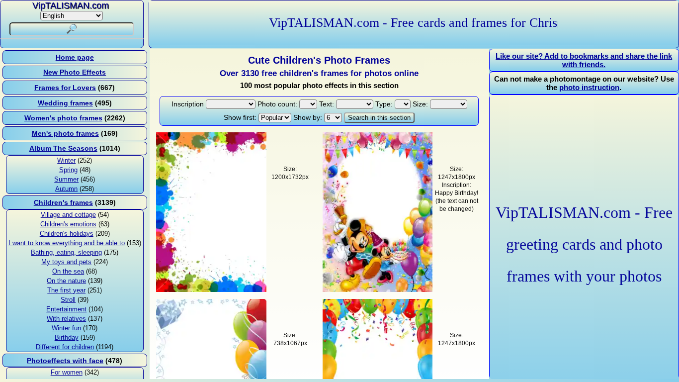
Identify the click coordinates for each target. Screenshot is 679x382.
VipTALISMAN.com (70, 5)
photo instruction (589, 87)
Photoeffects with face (65, 361)
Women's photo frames (63, 118)
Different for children (65, 347)
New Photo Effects (74, 72)
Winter (66, 160)
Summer (66, 179)
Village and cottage (68, 214)
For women (67, 372)
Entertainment (66, 309)
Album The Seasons (63, 148)
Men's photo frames (65, 133)
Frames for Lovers (65, 88)
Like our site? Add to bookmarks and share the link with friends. (584, 60)
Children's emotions (68, 224)
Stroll (68, 299)
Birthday (67, 337)
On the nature (66, 281)
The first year (66, 290)
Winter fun (66, 328)
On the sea (68, 271)
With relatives (66, 318)
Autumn (66, 188)
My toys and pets (66, 262)
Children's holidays (66, 233)
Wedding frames (65, 103)
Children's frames (63, 202)
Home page (75, 57)
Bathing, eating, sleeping (66, 252)
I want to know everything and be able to (66, 243)
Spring (68, 170)
